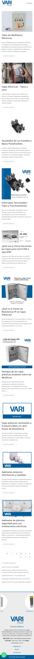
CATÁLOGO (17, 652)
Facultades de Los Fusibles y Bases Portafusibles (17, 142)
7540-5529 (15, 640)
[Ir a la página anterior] (7, 553)
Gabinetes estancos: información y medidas (14, 473)
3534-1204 (22, 640)
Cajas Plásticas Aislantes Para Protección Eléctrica (16, 579)
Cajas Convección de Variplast (10, 567)
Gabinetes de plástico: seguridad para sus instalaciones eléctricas (14, 523)
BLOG (17, 649)
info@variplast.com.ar (17, 643)
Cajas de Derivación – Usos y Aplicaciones (13, 575)
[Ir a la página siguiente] (30, 557)
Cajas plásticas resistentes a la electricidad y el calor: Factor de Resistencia (16, 425)
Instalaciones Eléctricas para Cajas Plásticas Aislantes (16, 582)
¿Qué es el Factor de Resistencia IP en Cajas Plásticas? (14, 311)
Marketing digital (20, 657)
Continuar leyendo (9, 55)
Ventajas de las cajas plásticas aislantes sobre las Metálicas (16, 374)
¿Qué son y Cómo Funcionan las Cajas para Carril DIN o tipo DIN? (17, 249)
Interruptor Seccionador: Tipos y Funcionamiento (15, 204)
